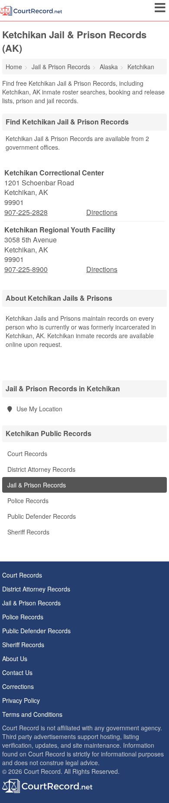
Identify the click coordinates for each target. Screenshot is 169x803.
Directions (101, 212)
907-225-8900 (26, 269)
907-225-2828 (26, 212)
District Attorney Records (40, 469)
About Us (14, 658)
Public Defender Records (41, 516)
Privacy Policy (21, 700)
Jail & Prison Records (36, 484)
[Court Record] (31, 10)
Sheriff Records (27, 531)
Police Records (27, 500)
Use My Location (38, 408)
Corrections (18, 686)
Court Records (26, 453)
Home (14, 66)
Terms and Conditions (32, 714)
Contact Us (17, 672)
